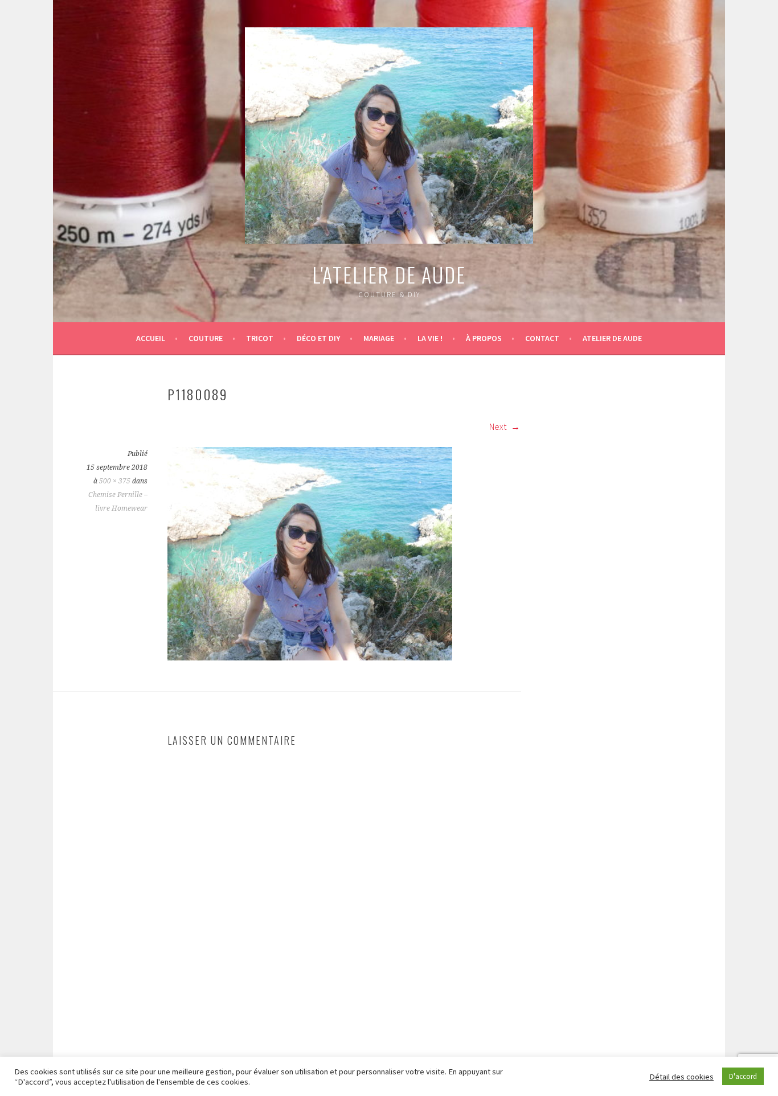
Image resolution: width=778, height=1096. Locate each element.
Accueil (150, 338)
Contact (542, 338)
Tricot (259, 338)
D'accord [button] (743, 1076)
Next (498, 426)
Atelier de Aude (612, 338)
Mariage (378, 338)
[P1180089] (309, 657)
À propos (484, 338)
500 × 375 (114, 481)
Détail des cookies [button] (681, 1077)
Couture (206, 338)
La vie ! (430, 338)
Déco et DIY (318, 338)
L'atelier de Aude (389, 274)
